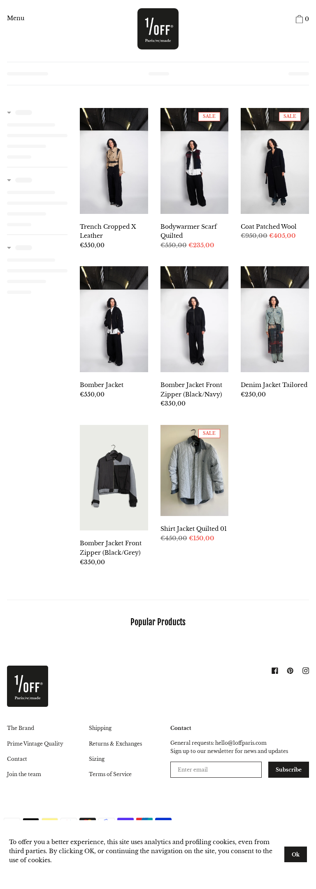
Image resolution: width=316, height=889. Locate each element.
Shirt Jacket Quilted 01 (193, 528)
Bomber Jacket (101, 385)
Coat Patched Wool (269, 226)
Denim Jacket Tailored (274, 385)
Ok (296, 854)
